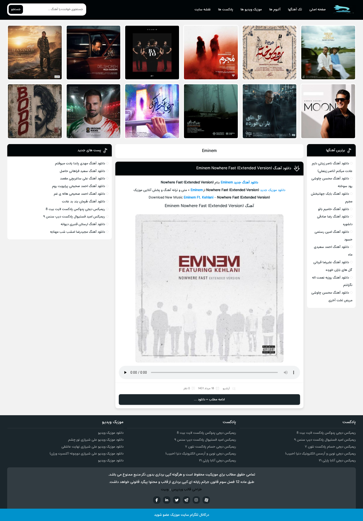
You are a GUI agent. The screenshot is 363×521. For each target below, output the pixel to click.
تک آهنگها (295, 9)
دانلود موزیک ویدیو (110, 433)
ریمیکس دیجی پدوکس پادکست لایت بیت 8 (75, 209)
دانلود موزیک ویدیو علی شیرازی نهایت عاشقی (92, 447)
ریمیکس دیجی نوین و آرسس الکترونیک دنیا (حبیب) (320, 453)
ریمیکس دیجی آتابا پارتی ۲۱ (337, 460)
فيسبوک (157, 500)
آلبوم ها (275, 9)
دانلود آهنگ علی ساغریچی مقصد (82, 178)
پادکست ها (225, 9)
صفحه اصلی (317, 9)
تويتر (176, 500)
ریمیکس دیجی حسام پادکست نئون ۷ (330, 447)
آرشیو (226, 388)
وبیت (165, 489)
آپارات (206, 500)
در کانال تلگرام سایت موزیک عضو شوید (181, 515)
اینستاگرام (196, 500)
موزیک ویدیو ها (251, 9)
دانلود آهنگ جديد (246, 182)
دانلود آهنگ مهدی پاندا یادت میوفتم (80, 163)
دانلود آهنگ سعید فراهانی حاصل (82, 171)
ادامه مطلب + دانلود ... (209, 399)
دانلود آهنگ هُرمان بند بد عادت (83, 201)
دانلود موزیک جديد (272, 190)
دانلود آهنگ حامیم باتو (333, 209)
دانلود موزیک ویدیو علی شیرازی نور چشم (95, 440)
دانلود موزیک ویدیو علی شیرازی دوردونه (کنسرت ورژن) (86, 453)
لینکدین (166, 500)
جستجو (15, 9)
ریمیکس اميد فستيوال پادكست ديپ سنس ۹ (74, 216)
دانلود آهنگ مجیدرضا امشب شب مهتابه (77, 232)
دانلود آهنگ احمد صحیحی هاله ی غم (79, 194)
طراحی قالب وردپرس (187, 489)
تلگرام (186, 500)
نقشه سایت (203, 9)
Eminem (227, 182)
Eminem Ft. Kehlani (198, 197)
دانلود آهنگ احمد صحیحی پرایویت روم (78, 186)
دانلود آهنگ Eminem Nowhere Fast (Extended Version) (243, 168)
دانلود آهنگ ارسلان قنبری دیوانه (83, 224)
